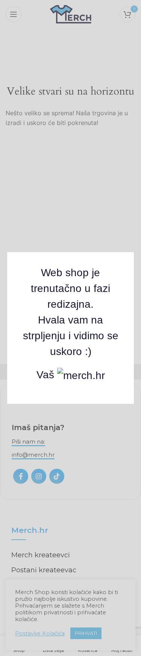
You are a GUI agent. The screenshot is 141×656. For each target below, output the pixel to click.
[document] (70, 328)
